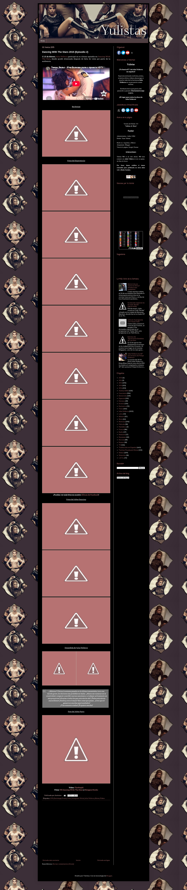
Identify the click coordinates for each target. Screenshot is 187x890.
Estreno (122, 401)
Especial (122, 398)
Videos (102, 798)
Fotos (69, 798)
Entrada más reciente (51, 860)
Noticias (122, 421)
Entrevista (123, 396)
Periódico (122, 427)
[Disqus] (76, 830)
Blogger (109, 876)
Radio (121, 432)
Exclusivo (122, 406)
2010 (120, 378)
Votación (122, 455)
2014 (120, 388)
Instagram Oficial (78, 798)
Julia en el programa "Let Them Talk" (135, 321)
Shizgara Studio (91, 790)
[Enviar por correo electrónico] (68, 795)
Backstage (57, 798)
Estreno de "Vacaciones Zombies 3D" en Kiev (136, 338)
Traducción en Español (128, 447)
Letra (121, 414)
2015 (52, 798)
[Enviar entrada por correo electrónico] (64, 795)
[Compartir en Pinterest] (77, 795)
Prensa (121, 429)
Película (122, 424)
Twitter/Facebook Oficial (128, 450)
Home (43, 41)
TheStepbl (79, 788)
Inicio (78, 860)
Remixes (122, 434)
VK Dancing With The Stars (71, 790)
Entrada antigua (103, 860)
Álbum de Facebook (89, 495)
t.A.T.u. (121, 458)
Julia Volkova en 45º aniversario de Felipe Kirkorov (136, 355)
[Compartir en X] (73, 795)
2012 (120, 383)
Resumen (122, 437)
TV (120, 445)
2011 (120, 380)
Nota (121, 419)
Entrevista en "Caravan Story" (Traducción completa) (134, 286)
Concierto (123, 393)
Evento (64, 798)
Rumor (121, 442)
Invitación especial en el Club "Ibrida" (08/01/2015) (136, 304)
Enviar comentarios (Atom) (63, 864)
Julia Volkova (62, 57)
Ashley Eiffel (124, 391)
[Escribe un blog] (70, 795)
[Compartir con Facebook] (75, 795)
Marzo (97, 798)
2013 (120, 385)
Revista (121, 440)
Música (121, 416)
